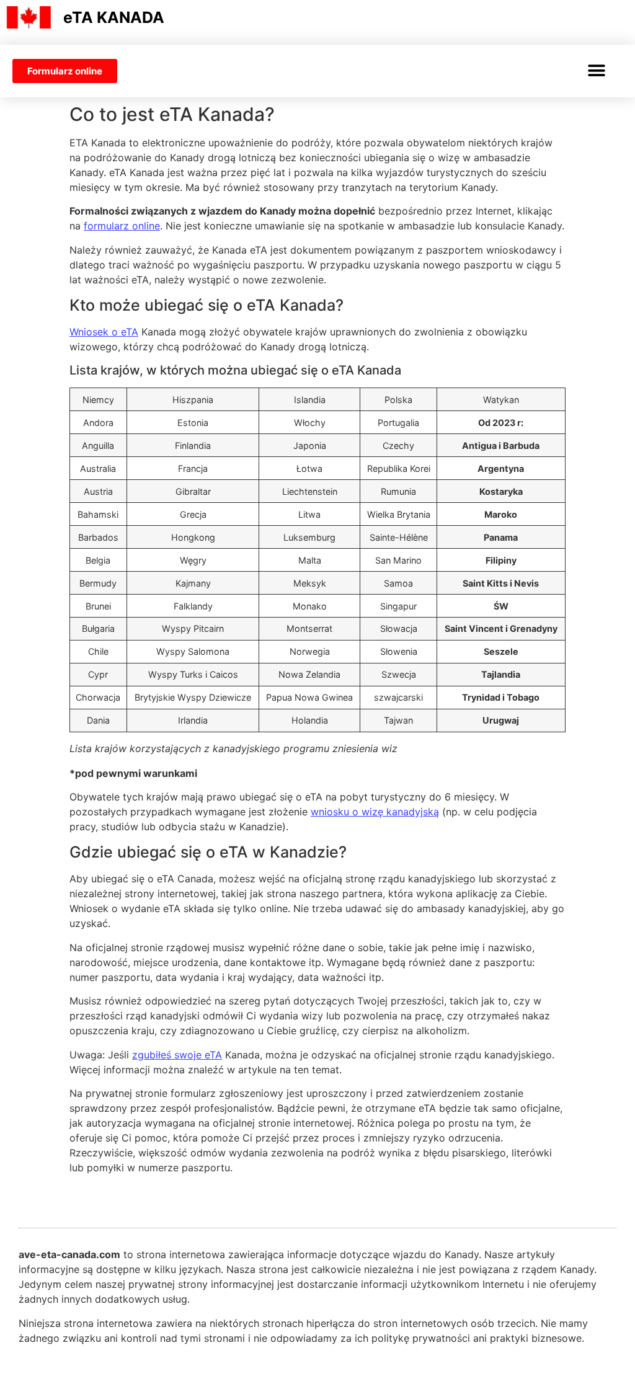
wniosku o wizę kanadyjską (375, 811)
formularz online (122, 225)
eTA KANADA (113, 17)
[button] (596, 71)
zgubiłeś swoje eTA (177, 1055)
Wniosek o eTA (103, 332)
